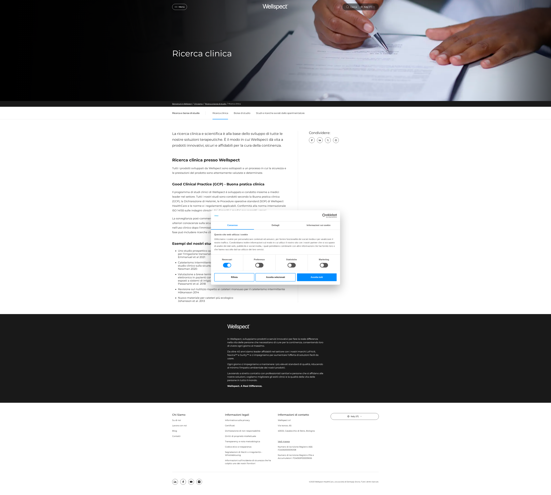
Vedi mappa (284, 441)
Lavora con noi (179, 425)
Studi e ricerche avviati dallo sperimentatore (280, 113)
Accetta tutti (317, 277)
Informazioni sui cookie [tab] (318, 225)
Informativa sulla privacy (237, 420)
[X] (328, 140)
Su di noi (176, 420)
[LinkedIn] (320, 140)
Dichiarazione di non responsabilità (242, 431)
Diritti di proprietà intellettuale (240, 436)
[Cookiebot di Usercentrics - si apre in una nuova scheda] (324, 216)
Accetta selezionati (275, 277)
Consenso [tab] (232, 225)
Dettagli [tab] (276, 225)
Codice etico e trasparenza (238, 447)
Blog (174, 431)
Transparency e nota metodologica (242, 441)
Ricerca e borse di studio (186, 114)
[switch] (259, 265)
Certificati (230, 425)
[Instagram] (199, 482)
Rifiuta (234, 277)
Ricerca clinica (220, 113)
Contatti (176, 436)
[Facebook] (312, 140)
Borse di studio (242, 113)
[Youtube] (191, 482)
